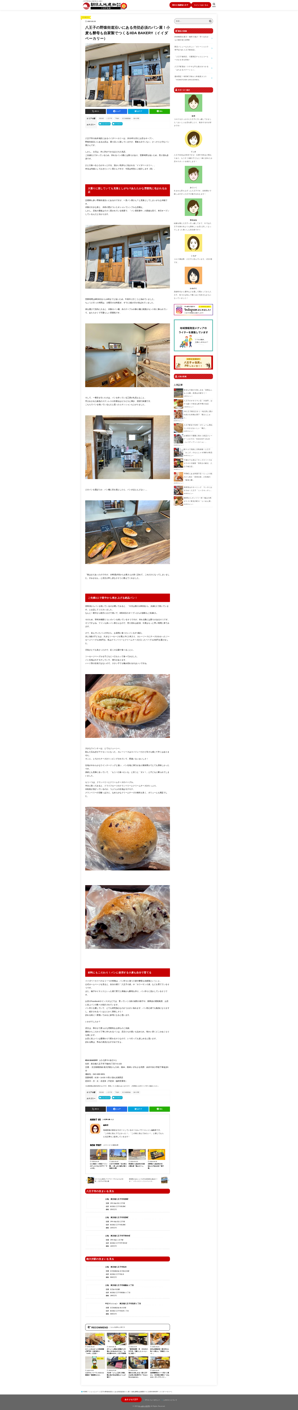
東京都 (101, 118)
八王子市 (109, 118)
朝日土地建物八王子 (180, 5)
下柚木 (117, 118)
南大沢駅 (136, 118)
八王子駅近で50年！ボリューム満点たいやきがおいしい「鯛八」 (198, 426)
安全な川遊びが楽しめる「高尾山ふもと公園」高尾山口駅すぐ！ (198, 391)
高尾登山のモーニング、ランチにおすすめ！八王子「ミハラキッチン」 (198, 488)
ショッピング (105, 124)
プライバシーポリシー (152, 1400)
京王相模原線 (126, 118)
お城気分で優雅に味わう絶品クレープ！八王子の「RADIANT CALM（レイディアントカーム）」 (198, 439)
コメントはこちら (201, 5)
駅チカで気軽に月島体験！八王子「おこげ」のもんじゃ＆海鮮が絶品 (198, 450)
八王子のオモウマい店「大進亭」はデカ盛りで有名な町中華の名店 (198, 402)
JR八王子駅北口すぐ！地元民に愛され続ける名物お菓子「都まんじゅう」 (198, 414)
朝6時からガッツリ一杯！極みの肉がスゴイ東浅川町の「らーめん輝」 (198, 499)
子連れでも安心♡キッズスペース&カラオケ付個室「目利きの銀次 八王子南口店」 (198, 463)
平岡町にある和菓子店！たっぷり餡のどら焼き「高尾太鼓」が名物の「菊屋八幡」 (198, 477)
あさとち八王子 (131, 1399)
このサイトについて (170, 1400)
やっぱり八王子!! (144, 1406)
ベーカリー (85, 17)
